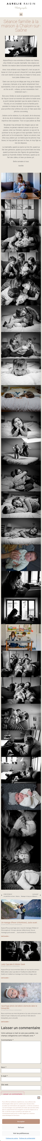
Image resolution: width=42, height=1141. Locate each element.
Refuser (21, 1127)
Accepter (21, 1121)
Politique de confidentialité (27, 1138)
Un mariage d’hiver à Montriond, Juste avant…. (20, 922)
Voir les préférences (21, 1133)
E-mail (4, 1076)
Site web (4, 1084)
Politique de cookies (12, 1138)
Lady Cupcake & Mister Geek (13, 964)
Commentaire (7, 1040)
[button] (39, 1098)
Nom (3, 1067)
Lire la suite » (5, 936)
